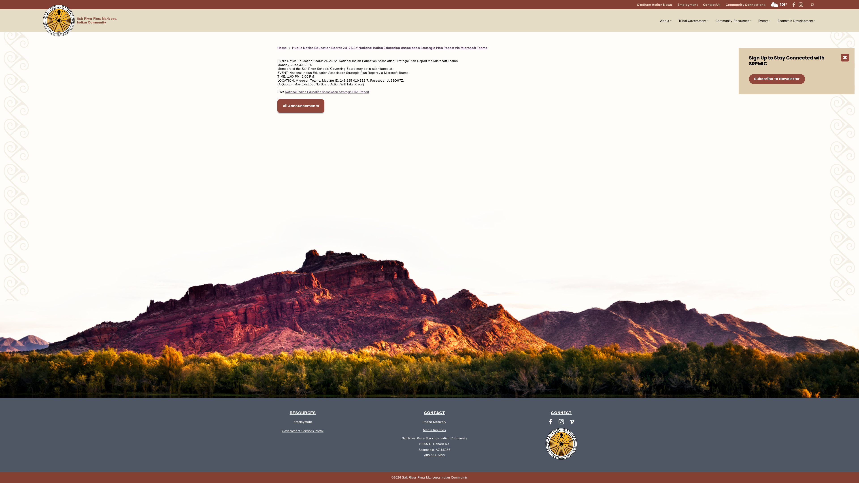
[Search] (812, 4)
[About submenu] (671, 20)
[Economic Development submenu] (815, 20)
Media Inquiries (434, 430)
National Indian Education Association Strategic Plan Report (327, 92)
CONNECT (561, 412)
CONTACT (434, 412)
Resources (303, 413)
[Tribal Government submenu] (708, 20)
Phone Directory (435, 422)
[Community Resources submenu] (751, 20)
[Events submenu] (770, 20)
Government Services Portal (302, 431)
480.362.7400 (434, 455)
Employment (302, 422)
